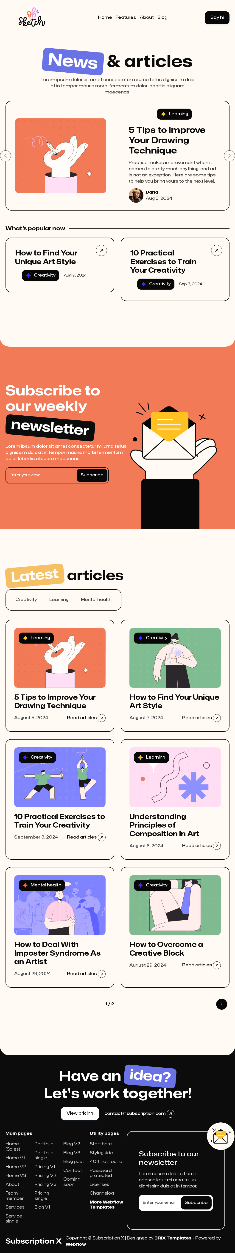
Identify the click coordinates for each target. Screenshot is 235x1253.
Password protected (101, 1173)
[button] (5, 155)
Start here (101, 1144)
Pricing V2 (45, 1176)
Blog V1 (42, 1207)
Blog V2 (71, 1144)
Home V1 (15, 1158)
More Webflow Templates (106, 1204)
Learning (59, 600)
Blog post (73, 1162)
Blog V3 (71, 1153)
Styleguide (101, 1153)
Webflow (76, 1244)
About (12, 1185)
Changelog (102, 1193)
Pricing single (41, 1196)
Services (15, 1207)
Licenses (99, 1185)
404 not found (106, 1162)
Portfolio (43, 1144)
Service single (14, 1218)
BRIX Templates (173, 1238)
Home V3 (16, 1176)
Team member (15, 1196)
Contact (72, 1171)
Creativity (26, 600)
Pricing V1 (44, 1167)
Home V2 (16, 1167)
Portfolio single (43, 1155)
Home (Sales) (13, 1146)
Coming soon (71, 1182)
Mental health (96, 600)
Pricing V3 (45, 1185)
